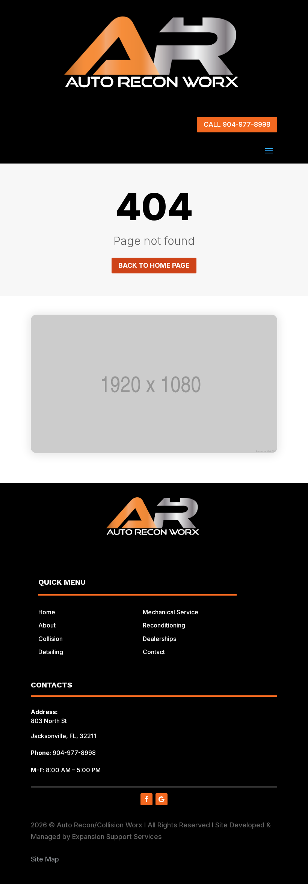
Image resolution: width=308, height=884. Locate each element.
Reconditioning (164, 625)
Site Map (45, 859)
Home (46, 612)
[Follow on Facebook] (146, 799)
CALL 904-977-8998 (237, 124)
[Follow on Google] (162, 799)
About (47, 625)
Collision (50, 638)
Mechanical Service (170, 612)
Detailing (50, 652)
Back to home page (154, 265)
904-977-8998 (74, 752)
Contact (154, 652)
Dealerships (159, 638)
